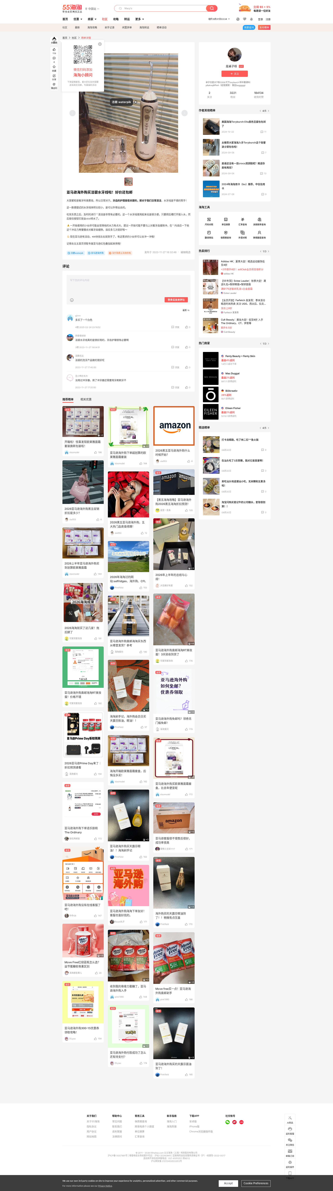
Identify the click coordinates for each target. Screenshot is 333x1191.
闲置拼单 (127, 27)
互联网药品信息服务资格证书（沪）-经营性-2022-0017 (199, 1155)
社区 (64, 27)
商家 (90, 19)
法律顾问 (117, 1136)
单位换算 (226, 224)
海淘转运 (144, 27)
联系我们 (117, 1126)
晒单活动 (161, 27)
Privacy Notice (105, 1186)
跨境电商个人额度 (144, 1126)
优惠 (76, 19)
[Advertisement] (235, 548)
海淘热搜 (172, 1126)
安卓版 (193, 1121)
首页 (64, 37)
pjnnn (78, 315)
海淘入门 (172, 1121)
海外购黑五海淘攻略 (121, 253)
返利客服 (117, 1131)
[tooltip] (83, 66)
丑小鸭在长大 (81, 376)
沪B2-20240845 (163, 1155)
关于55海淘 (93, 1121)
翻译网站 (209, 237)
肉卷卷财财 (80, 335)
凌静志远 (79, 356)
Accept (228, 1183)
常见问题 (117, 1121)
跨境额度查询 (259, 237)
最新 (77, 27)
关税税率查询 (259, 224)
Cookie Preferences (256, 1183)
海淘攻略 (92, 27)
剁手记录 (109, 27)
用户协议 (91, 1131)
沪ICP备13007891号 (118, 1155)
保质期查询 (226, 237)
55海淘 (72, 9)
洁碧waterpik (77, 253)
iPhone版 (194, 1126)
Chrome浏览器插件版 (201, 1131)
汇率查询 (242, 224)
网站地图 (91, 1136)
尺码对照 (209, 224)
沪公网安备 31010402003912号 (166, 1161)
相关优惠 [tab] (86, 399)
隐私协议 (91, 1126)
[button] (92, 8)
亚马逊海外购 (97, 253)
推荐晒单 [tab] (68, 399)
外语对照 (242, 237)
